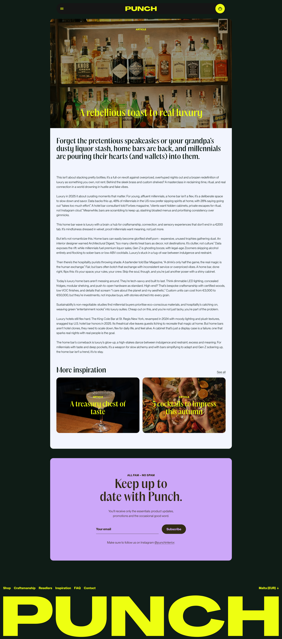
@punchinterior (164, 542)
